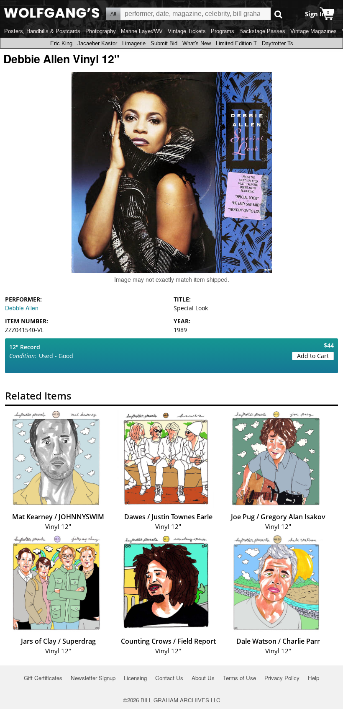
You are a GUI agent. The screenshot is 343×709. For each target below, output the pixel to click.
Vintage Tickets (187, 31)
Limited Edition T (236, 43)
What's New (196, 43)
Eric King (61, 43)
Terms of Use (239, 677)
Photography (100, 31)
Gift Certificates (43, 677)
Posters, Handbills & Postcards (42, 31)
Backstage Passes (262, 31)
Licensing (135, 677)
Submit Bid (164, 43)
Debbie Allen (21, 308)
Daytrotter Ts (277, 43)
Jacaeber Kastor (97, 43)
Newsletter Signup (93, 677)
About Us (203, 677)
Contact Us (169, 677)
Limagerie (134, 43)
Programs (222, 31)
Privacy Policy (281, 677)
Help (313, 677)
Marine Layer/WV (142, 31)
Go (278, 14)
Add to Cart (313, 356)
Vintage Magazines (313, 31)
